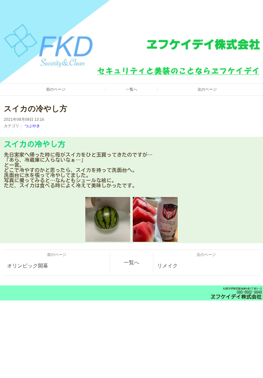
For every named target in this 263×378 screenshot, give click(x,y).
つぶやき (32, 126)
